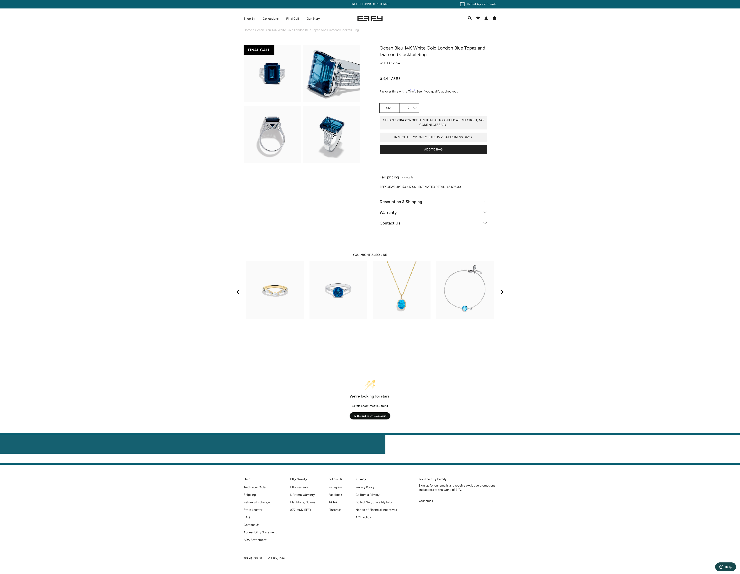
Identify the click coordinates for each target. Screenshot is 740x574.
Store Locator (253, 510)
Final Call (292, 18)
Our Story (313, 18)
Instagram (335, 487)
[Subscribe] (493, 501)
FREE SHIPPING (361, 4)
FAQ (247, 517)
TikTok (333, 502)
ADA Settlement (255, 540)
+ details (407, 177)
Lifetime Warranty (302, 495)
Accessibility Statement (260, 532)
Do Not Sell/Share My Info (374, 502)
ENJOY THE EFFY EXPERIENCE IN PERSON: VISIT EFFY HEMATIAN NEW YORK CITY (370, 460)
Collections (270, 18)
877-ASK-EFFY (300, 510)
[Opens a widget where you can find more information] (725, 567)
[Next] (502, 292)
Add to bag (433, 149)
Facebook (335, 495)
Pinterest (335, 510)
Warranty (388, 212)
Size (389, 108)
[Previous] (238, 292)
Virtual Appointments (481, 4)
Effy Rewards (299, 487)
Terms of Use (253, 558)
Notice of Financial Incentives (376, 510)
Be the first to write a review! (370, 416)
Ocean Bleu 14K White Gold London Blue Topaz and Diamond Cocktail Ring (307, 30)
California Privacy (367, 495)
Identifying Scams (302, 502)
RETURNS (382, 4)
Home (248, 30)
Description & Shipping (401, 201)
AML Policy (363, 517)
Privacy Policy (365, 487)
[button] (272, 74)
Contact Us (390, 223)
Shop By (249, 18)
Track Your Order (255, 487)
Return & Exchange (257, 502)
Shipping (250, 495)
